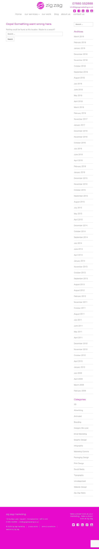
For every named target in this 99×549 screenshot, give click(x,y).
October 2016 (80, 143)
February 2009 (80, 391)
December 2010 (80, 343)
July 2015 (78, 208)
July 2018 (78, 83)
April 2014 (78, 255)
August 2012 (79, 290)
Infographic (78, 446)
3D (75, 404)
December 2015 (80, 178)
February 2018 (80, 113)
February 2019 (80, 42)
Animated (78, 416)
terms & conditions (48, 526)
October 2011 (80, 308)
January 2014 (79, 261)
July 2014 (78, 243)
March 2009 (79, 385)
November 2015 (80, 184)
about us (65, 14)
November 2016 (80, 137)
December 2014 (80, 225)
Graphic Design (80, 440)
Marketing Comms (81, 451)
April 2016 (78, 160)
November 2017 (80, 119)
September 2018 (81, 72)
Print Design (79, 463)
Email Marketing (80, 434)
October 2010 (80, 355)
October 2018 (80, 66)
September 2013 (81, 278)
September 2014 (81, 237)
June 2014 (78, 249)
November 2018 (80, 60)
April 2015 (78, 219)
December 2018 (80, 54)
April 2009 (78, 379)
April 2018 (78, 101)
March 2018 (79, 107)
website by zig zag (12, 529)
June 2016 (78, 154)
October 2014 (80, 231)
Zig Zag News (79, 493)
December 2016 (80, 131)
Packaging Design (81, 457)
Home (18, 14)
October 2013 (80, 272)
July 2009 (78, 373)
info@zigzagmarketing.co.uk (81, 7)
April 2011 (78, 337)
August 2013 (79, 284)
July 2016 (78, 148)
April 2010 (78, 361)
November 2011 (80, 302)
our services (31, 14)
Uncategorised (80, 481)
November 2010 (80, 349)
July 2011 (78, 320)
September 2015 (81, 196)
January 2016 (79, 172)
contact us (78, 14)
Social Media (79, 469)
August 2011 (79, 314)
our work (46, 14)
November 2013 (80, 267)
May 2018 (78, 95)
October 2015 (80, 190)
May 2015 (78, 213)
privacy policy (33, 526)
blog (56, 14)
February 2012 (80, 296)
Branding (77, 422)
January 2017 (79, 125)
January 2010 (79, 367)
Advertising (78, 410)
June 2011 (78, 326)
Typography (79, 475)
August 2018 (79, 78)
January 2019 (79, 48)
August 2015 (79, 202)
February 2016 (80, 166)
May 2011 (78, 332)
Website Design (80, 487)
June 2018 (78, 89)
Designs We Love (81, 428)
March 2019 (79, 36)
